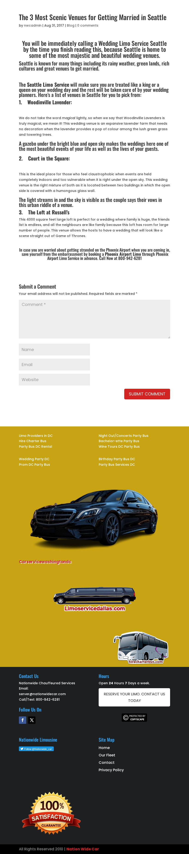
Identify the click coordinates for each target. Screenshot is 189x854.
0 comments (87, 25)
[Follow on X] (31, 720)
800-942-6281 (48, 699)
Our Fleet (107, 755)
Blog (70, 25)
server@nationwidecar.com (42, 694)
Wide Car (89, 849)
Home (104, 747)
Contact (107, 762)
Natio (71, 849)
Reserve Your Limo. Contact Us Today (134, 697)
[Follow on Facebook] (22, 720)
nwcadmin (32, 25)
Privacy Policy (111, 770)
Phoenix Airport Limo (123, 254)
